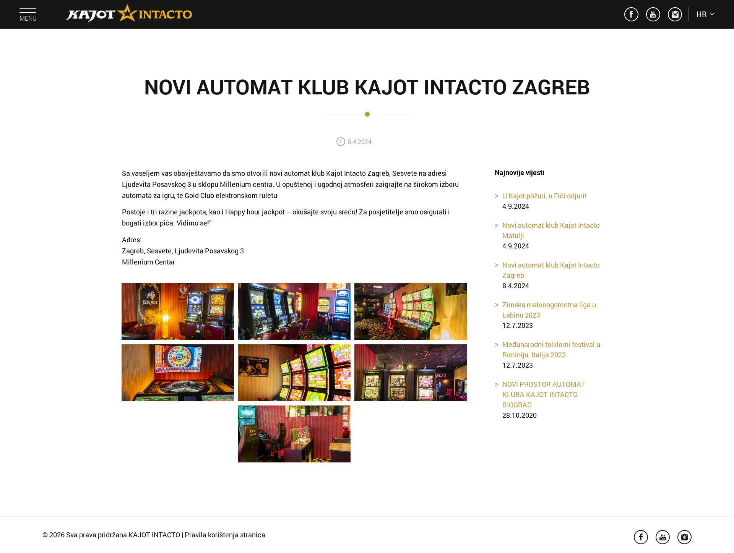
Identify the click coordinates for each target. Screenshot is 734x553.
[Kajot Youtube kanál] (653, 14)
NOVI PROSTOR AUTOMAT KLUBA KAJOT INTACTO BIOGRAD (543, 394)
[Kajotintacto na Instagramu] (631, 14)
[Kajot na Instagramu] (675, 14)
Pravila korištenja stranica (225, 534)
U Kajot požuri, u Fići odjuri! (544, 195)
